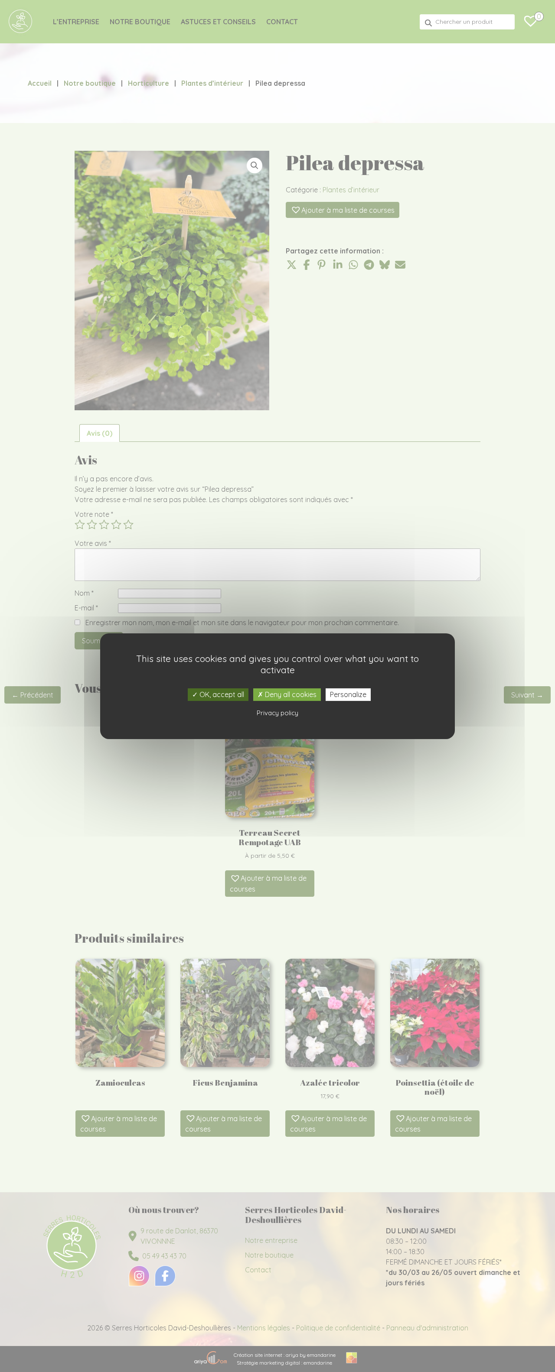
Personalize (348, 694)
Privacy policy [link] (277, 713)
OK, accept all (221, 694)
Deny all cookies (290, 694)
